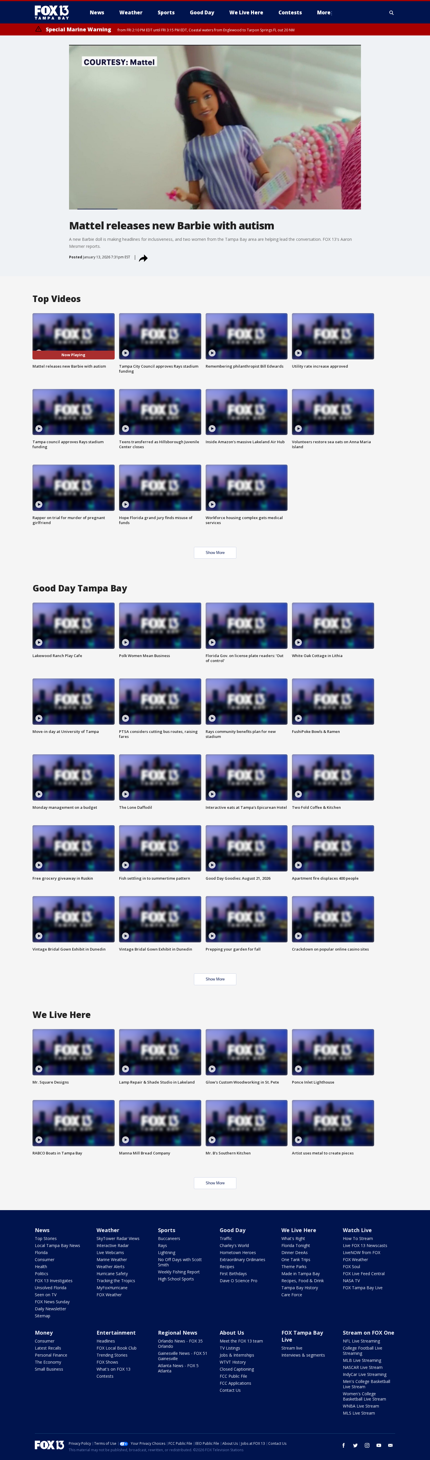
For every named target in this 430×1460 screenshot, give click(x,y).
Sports (166, 1230)
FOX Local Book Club (117, 1348)
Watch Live (357, 1230)
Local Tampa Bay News (57, 1245)
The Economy (48, 1362)
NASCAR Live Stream (363, 1367)
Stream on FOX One (368, 1332)
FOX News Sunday (52, 1301)
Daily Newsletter (50, 1308)
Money (44, 1332)
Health (41, 1266)
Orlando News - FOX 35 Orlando (180, 1343)
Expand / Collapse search (391, 12)
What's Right (293, 1238)
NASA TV (351, 1280)
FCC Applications (235, 1383)
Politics (41, 1273)
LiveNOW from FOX (361, 1252)
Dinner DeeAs (294, 1252)
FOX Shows (107, 1362)
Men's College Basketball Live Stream (366, 1384)
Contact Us (230, 1390)
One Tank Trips (295, 1259)
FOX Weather (109, 1294)
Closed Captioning (237, 1369)
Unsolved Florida (50, 1287)
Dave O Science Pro (238, 1280)
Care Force (291, 1294)
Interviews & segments (303, 1355)
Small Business (49, 1369)
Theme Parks (294, 1266)
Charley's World (234, 1245)
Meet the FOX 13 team (241, 1341)
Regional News (177, 1332)
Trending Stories (112, 1355)
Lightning (166, 1252)
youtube (378, 1445)
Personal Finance (51, 1355)
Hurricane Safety (112, 1273)
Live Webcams (110, 1252)
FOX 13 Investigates (54, 1280)
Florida (41, 1252)
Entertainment (116, 1332)
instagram (367, 1445)
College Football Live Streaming (362, 1350)
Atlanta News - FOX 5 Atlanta (178, 1368)
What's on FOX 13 (113, 1369)
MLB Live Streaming (362, 1360)
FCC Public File (233, 1376)
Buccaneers (169, 1238)
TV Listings (230, 1348)
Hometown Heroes (238, 1252)
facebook (343, 1445)
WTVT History (233, 1362)
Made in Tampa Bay (300, 1273)
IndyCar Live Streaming (364, 1374)
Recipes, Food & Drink (302, 1280)
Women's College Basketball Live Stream (364, 1396)
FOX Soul (351, 1266)
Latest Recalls (48, 1348)
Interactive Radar (113, 1245)
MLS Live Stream (359, 1413)
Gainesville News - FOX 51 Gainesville (182, 1355)
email (390, 1445)
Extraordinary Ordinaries (242, 1259)
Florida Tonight (295, 1245)
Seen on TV (45, 1294)
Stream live (291, 1348)
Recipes (227, 1266)
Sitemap (42, 1316)
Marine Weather (112, 1259)
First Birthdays (233, 1273)
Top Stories (46, 1238)
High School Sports (176, 1279)
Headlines (106, 1341)
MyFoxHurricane (112, 1287)
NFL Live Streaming (361, 1341)
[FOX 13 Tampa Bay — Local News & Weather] (54, 13)
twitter (355, 1445)
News (42, 1230)
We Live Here (298, 1230)
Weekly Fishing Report (179, 1272)
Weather (108, 1230)
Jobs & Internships (237, 1355)
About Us (232, 1332)
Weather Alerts (111, 1266)
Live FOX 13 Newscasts (365, 1245)
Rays (162, 1245)
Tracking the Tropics (116, 1280)
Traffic (226, 1238)
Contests (105, 1376)
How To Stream (358, 1238)
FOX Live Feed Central (364, 1273)
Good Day (232, 1230)
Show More (215, 552)
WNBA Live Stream (361, 1406)
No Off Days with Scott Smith (180, 1262)
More (324, 12)
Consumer (44, 1259)
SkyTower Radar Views (118, 1238)
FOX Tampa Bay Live (363, 1287)
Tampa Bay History (299, 1287)
